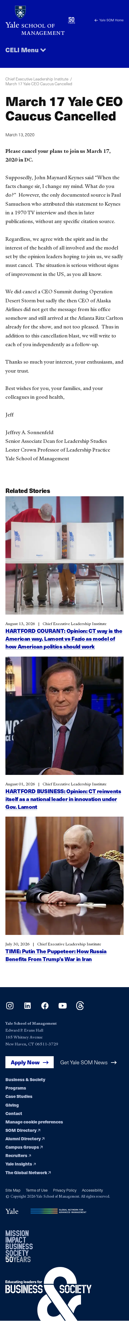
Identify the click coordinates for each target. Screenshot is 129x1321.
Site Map (12, 1190)
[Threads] (80, 1008)
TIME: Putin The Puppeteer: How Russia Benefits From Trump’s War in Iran (55, 955)
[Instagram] (9, 1008)
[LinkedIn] (27, 1008)
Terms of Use (37, 1190)
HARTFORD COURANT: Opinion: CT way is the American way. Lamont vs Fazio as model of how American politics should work (63, 638)
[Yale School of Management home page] (34, 20)
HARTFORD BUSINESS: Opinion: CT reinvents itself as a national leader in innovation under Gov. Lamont (63, 799)
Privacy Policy (64, 1190)
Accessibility (92, 1190)
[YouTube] (62, 1008)
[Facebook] (44, 1008)
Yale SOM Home (111, 20)
